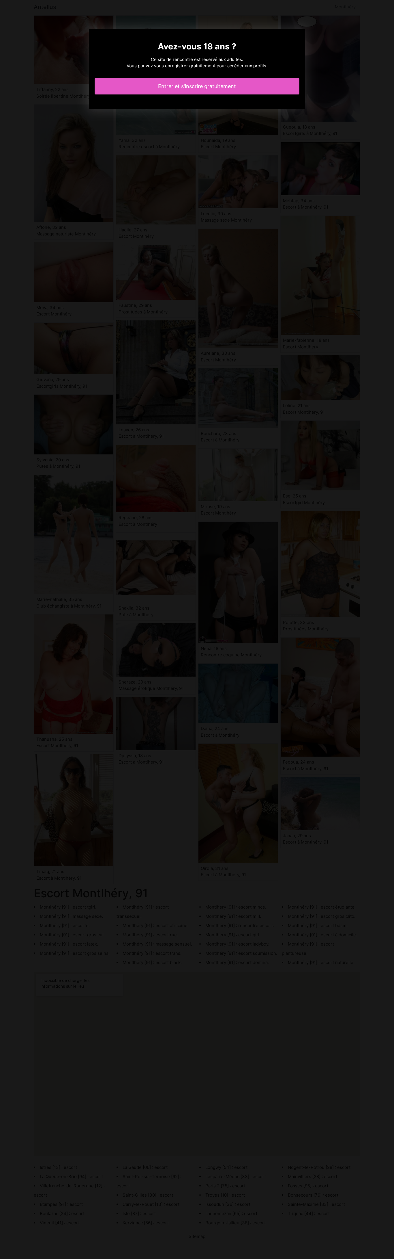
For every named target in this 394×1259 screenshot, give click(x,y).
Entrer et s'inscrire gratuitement (197, 86)
